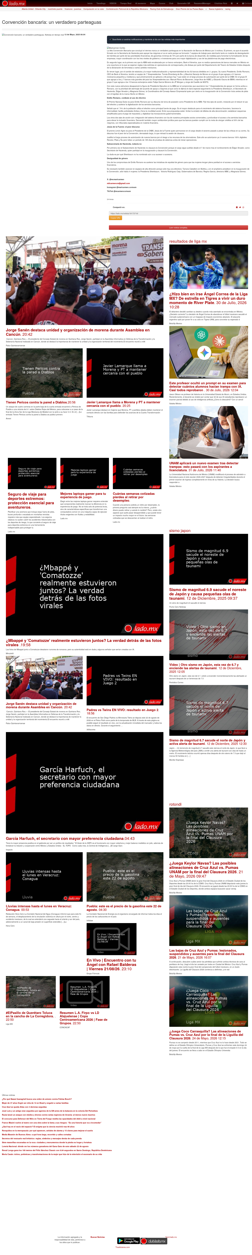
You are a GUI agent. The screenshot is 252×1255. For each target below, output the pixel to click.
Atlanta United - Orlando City (34, 9)
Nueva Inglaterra (216, 9)
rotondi (175, 804)
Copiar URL (115, 218)
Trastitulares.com (123, 1247)
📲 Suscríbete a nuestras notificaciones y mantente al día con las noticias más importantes (147, 39)
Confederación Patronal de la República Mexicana (127, 9)
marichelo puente (55, 9)
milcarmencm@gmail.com (118, 183)
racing (227, 9)
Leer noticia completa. (178, 227)
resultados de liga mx (188, 241)
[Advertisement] (84, 439)
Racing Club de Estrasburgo (162, 9)
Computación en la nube (93, 9)
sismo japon (180, 530)
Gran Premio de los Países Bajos (189, 9)
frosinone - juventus (73, 9)
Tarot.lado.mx (171, 1237)
